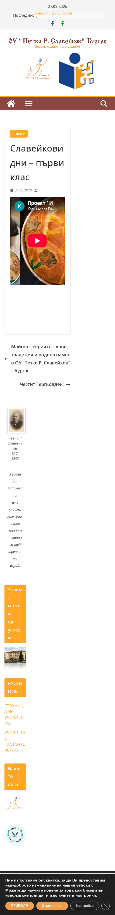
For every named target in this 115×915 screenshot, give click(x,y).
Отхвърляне (52, 906)
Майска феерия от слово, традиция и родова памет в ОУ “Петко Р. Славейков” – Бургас (40, 359)
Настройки (85, 906)
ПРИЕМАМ (19, 906)
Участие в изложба (53, 15)
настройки (85, 895)
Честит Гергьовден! (42, 384)
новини (18, 134)
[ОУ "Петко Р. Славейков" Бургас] (11, 103)
